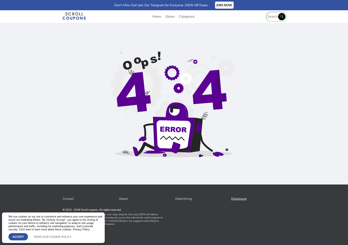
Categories (187, 16)
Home (157, 16)
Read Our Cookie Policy (52, 236)
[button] (281, 16)
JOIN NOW (224, 5)
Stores (170, 16)
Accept (18, 236)
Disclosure (239, 199)
